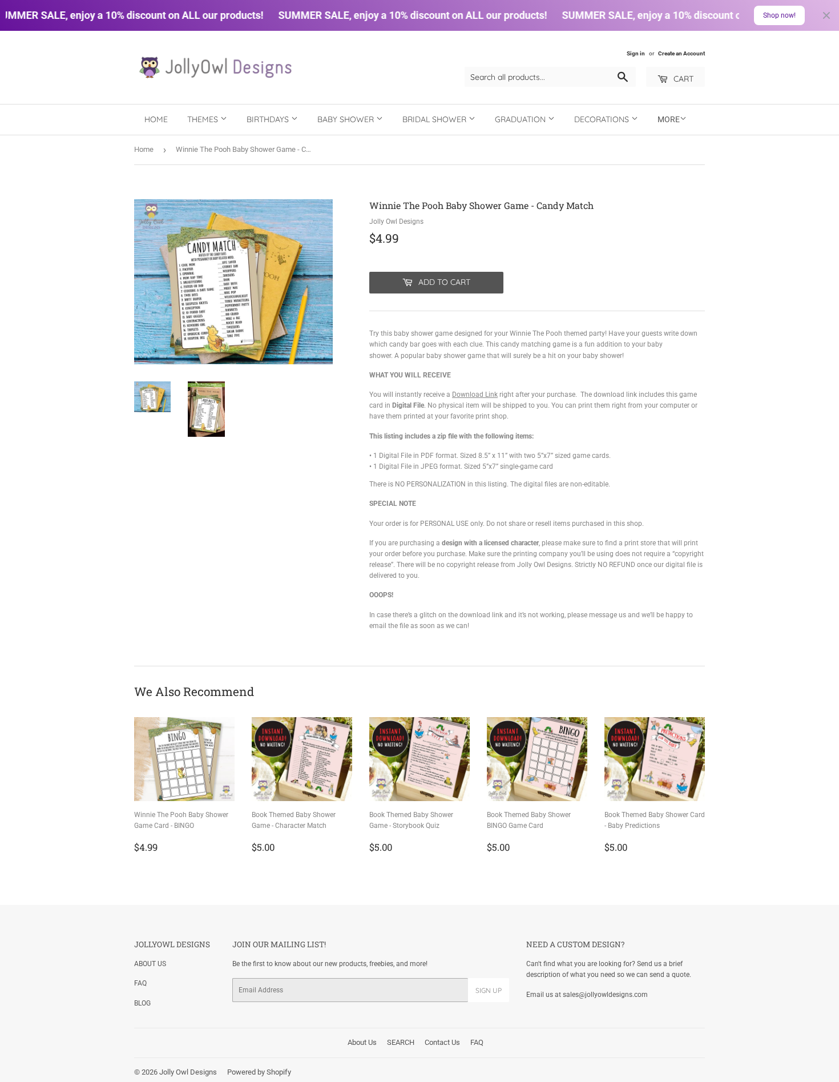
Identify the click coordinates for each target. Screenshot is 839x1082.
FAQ (140, 983)
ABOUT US (150, 964)
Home (156, 119)
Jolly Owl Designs (188, 1072)
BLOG (142, 1003)
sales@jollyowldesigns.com (605, 995)
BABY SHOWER (346, 119)
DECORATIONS (602, 119)
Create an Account (681, 53)
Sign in (636, 53)
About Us (362, 1042)
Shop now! (779, 15)
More (669, 119)
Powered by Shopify (259, 1072)
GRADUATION (521, 119)
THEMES (203, 119)
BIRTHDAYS (269, 119)
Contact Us (442, 1042)
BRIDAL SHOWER (435, 119)
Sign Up (488, 990)
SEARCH (400, 1042)
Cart (682, 79)
